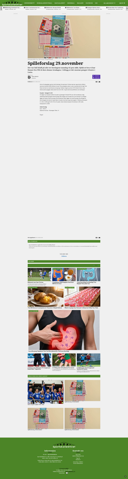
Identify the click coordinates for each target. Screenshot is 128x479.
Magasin (80, 3)
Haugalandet (60, 3)
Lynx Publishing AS (70, 471)
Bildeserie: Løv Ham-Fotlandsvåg (73, 7)
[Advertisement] (15, 36)
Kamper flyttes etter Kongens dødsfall (93, 7)
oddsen (64, 256)
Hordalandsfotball (44, 3)
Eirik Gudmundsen (78, 463)
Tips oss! (97, 78)
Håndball (71, 3)
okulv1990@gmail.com (78, 456)
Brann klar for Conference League (116, 7)
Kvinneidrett (30, 3)
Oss (96, 3)
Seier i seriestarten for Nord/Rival (32, 7)
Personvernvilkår (64, 468)
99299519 (97, 76)
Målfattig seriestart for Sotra (12, 7)
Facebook (89, 3)
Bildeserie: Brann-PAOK (53, 7)
